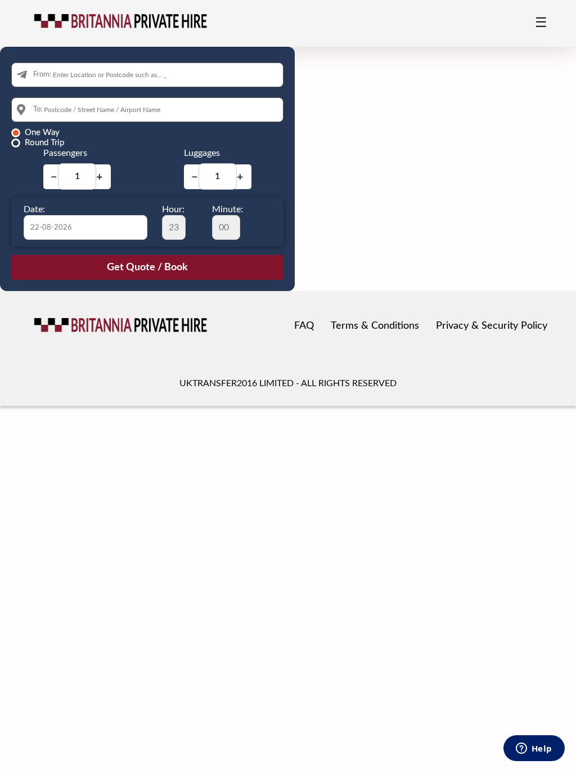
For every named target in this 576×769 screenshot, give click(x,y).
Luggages (202, 153)
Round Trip (44, 142)
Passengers (65, 153)
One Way (42, 132)
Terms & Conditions (375, 326)
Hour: (173, 209)
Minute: (227, 209)
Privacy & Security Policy (491, 326)
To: (37, 109)
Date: (34, 209)
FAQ (304, 326)
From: (42, 74)
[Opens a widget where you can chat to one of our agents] (534, 749)
